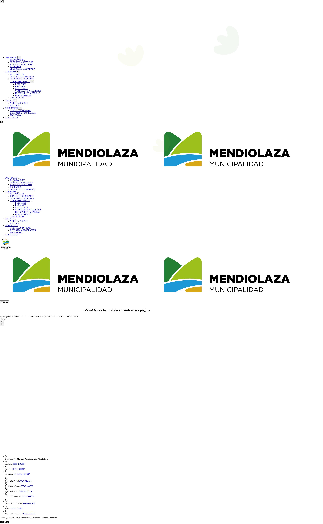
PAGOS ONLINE (17, 180)
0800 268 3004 (19, 464)
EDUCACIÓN (16, 232)
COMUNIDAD (11, 226)
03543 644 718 (26, 491)
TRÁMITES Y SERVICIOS (21, 182)
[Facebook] (4, 523)
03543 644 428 (29, 513)
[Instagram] (1, 523)
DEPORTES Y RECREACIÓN (23, 230)
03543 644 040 (25, 481)
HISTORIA (15, 223)
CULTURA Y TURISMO (20, 228)
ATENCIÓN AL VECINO (21, 185)
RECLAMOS (15, 187)
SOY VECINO (11, 178)
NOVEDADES (11, 235)
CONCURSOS (21, 207)
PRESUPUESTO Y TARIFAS (27, 212)
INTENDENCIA (17, 194)
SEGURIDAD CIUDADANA (22, 189)
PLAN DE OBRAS (23, 214)
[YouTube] (7, 523)
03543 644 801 (19, 469)
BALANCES (20, 205)
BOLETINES (20, 203)
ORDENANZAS (17, 216)
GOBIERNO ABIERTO (20, 201)
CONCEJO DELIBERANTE (22, 196)
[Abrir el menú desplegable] (19, 178)
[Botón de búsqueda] (2, 323)
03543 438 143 (17, 508)
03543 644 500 (27, 486)
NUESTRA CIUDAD (19, 221)
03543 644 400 (29, 503)
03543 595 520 (28, 496)
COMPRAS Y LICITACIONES (28, 210)
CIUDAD (9, 219)
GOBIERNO (10, 191)
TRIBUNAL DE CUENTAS (22, 198)
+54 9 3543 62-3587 (21, 474)
